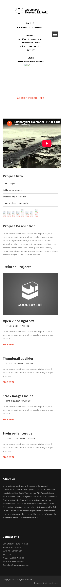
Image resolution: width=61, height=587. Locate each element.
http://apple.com (19, 196)
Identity (14, 203)
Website (25, 326)
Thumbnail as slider (18, 358)
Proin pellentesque (17, 433)
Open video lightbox (18, 321)
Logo (28, 401)
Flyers (9, 326)
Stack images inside (18, 396)
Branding (10, 401)
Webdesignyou (51, 583)
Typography (23, 203)
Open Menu (55, 34)
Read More (8, 344)
